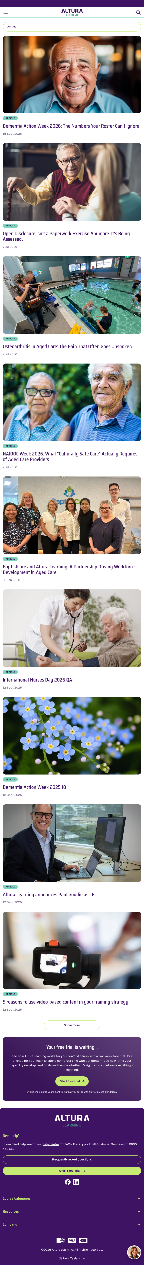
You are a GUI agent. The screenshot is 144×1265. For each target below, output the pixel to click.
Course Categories (17, 1198)
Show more (72, 1025)
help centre (51, 1144)
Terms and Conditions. (105, 1092)
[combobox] (72, 27)
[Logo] (72, 1121)
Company (10, 1223)
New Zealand (72, 1258)
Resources (11, 1211)
